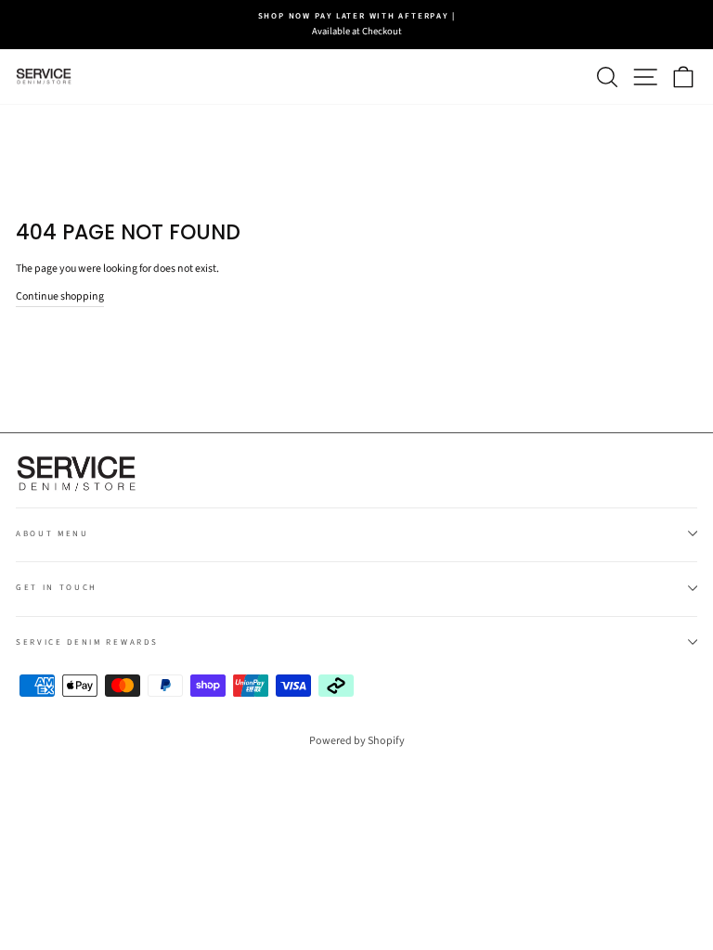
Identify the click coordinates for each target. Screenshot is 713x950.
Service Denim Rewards (87, 642)
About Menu (52, 534)
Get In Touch (56, 588)
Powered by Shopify (357, 741)
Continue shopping (60, 296)
